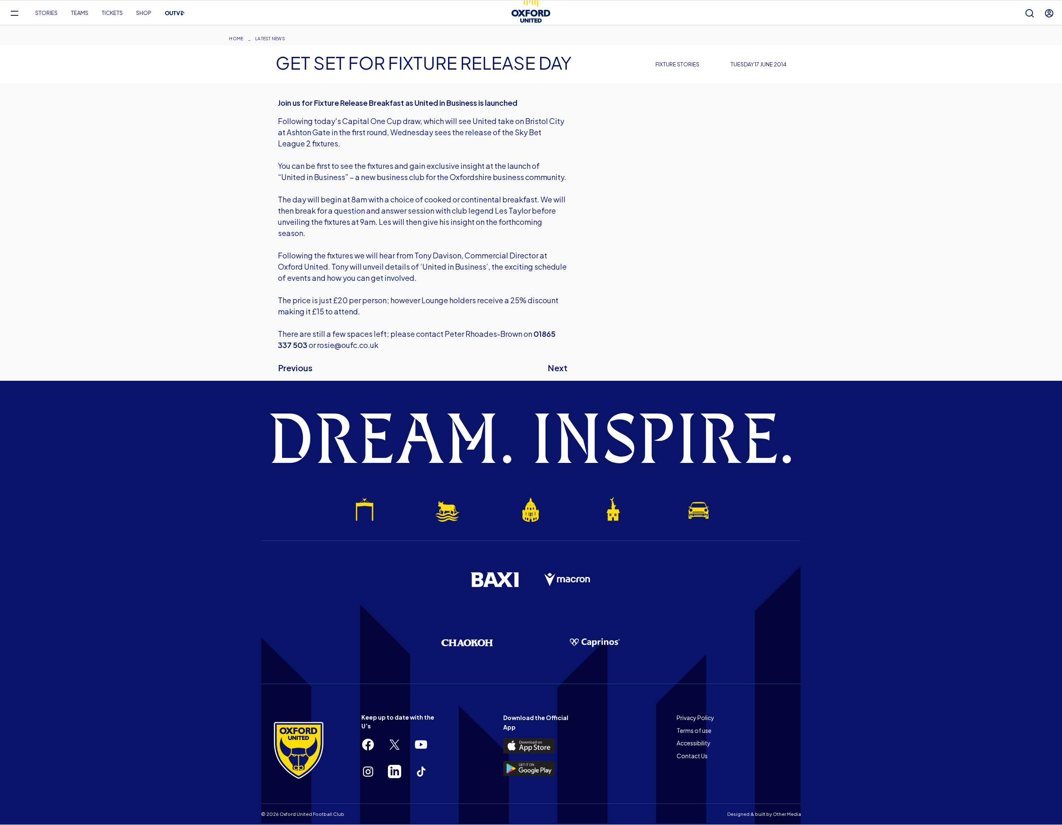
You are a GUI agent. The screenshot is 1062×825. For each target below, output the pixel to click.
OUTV (175, 13)
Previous (295, 368)
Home (236, 38)
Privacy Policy (695, 717)
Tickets (112, 13)
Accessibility (694, 743)
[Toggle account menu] (1049, 13)
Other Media (787, 814)
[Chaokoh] (467, 642)
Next (558, 368)
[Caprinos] (595, 642)
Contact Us (692, 755)
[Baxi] (494, 579)
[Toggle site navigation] (14, 13)
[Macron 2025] (567, 580)
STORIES (46, 13)
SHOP (143, 13)
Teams (79, 13)
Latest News (270, 38)
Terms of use (694, 730)
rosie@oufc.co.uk (347, 345)
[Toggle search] (1030, 13)
